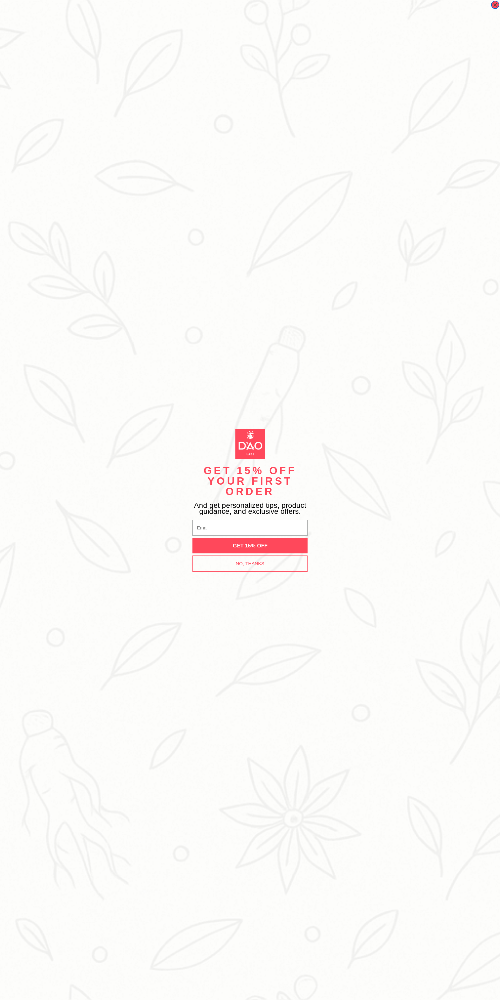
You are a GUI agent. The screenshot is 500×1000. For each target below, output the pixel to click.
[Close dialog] (495, 5)
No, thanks (250, 563)
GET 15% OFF (250, 545)
